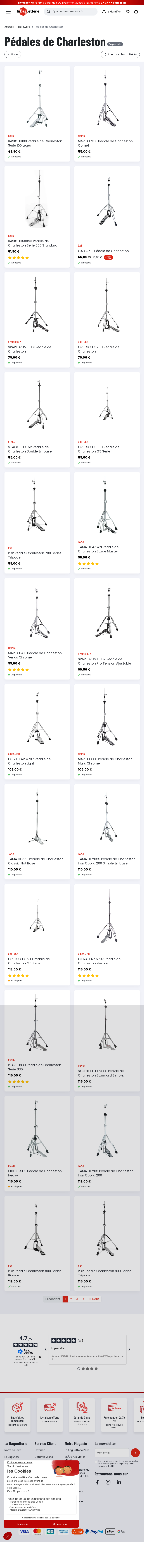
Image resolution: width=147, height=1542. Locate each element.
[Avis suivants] (129, 1349)
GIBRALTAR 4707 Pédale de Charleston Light (29, 761)
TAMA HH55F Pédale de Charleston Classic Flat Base (35, 861)
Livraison (40, 1450)
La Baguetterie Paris (77, 1450)
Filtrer (14, 54)
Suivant (94, 1299)
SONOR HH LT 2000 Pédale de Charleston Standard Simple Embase (101, 1075)
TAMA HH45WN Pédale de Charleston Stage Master (98, 549)
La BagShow (11, 1457)
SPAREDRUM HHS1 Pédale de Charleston (29, 349)
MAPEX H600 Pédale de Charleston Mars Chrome (105, 761)
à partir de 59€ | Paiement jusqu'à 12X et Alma (72, 2)
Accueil (9, 27)
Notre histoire (12, 1450)
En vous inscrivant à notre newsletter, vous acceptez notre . (118, 1463)
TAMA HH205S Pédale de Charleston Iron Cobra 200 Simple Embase (107, 861)
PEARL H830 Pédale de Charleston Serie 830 (34, 1067)
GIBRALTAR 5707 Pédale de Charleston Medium (99, 961)
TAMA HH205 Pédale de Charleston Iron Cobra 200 (106, 1173)
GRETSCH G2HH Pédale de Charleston (98, 349)
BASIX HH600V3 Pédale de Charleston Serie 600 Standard (32, 243)
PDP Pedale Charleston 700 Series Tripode (34, 555)
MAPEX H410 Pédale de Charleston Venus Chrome (35, 655)
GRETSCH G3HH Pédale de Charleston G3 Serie (98, 449)
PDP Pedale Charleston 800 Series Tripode (104, 1273)
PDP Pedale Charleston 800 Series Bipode (34, 1273)
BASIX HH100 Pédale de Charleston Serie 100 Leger (35, 143)
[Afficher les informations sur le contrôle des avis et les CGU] (39, 1357)
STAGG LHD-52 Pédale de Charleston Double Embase (30, 449)
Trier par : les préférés (122, 54)
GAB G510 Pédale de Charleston (103, 251)
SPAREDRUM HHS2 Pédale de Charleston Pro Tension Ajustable (104, 661)
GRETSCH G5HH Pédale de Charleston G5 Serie (29, 961)
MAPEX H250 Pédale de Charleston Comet (105, 143)
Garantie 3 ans (44, 1457)
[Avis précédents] (45, 1349)
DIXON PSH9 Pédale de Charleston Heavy (35, 1173)
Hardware (24, 27)
